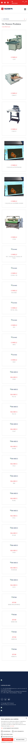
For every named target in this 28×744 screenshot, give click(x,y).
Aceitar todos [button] (7, 739)
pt (23, 1)
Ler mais (12, 726)
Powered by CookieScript (7, 742)
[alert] (14, 730)
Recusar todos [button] (20, 739)
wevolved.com (12, 704)
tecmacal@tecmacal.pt (6, 689)
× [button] (26, 718)
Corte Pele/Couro (6, 26)
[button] (14, 736)
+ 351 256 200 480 (13, 688)
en (26, 1)
